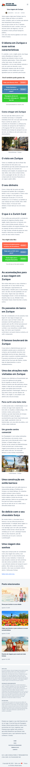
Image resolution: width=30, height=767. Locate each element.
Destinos (23, 12)
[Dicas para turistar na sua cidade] (15, 594)
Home (15, 740)
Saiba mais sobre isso (8, 574)
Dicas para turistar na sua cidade (11, 604)
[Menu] (27, 4)
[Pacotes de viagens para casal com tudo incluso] (15, 644)
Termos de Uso (15, 747)
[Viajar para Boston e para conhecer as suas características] (15, 618)
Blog (15, 743)
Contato (15, 749)
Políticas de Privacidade (15, 745)
